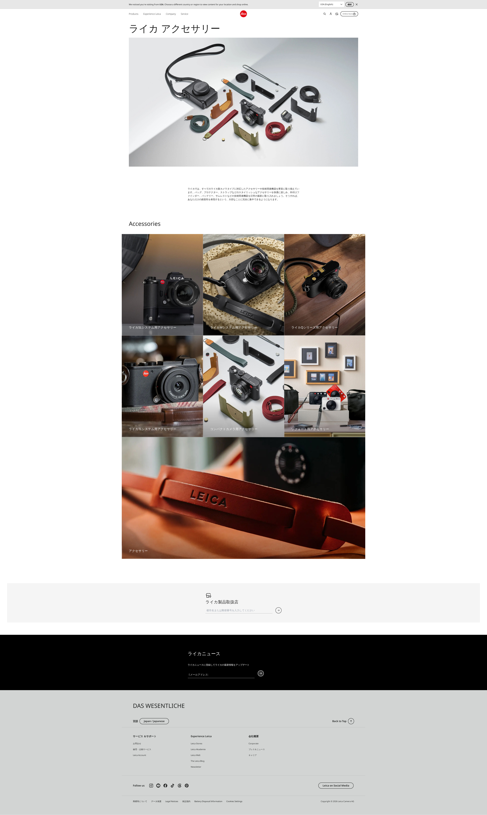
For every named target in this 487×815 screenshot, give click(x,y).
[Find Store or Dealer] (278, 610)
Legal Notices (171, 801)
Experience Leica (152, 13)
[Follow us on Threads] (179, 785)
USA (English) (326, 4)
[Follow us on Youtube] (158, 785)
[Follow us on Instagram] (151, 785)
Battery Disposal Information (208, 801)
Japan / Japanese (154, 721)
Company (171, 13)
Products (133, 13)
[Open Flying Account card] (330, 13)
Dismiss (356, 4)
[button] (351, 721)
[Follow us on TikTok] (172, 785)
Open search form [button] (324, 13)
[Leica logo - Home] (243, 13)
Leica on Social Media (336, 785)
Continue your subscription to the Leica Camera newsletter (261, 673)
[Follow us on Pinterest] (186, 785)
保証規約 (186, 801)
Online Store (348, 14)
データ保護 (156, 801)
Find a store (336, 13)
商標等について (140, 801)
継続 (350, 4)
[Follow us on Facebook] (165, 785)
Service (184, 13)
